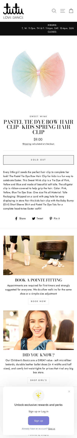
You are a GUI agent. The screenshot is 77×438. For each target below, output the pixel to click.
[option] (38, 29)
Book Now (38, 301)
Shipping (26, 143)
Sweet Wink (38, 116)
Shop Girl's (38, 380)
